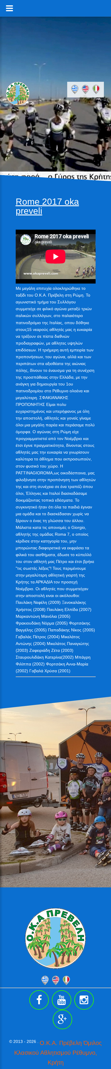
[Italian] (96, 89)
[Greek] (75, 89)
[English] (85, 89)
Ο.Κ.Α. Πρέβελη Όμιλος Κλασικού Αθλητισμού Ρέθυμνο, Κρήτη (58, 1053)
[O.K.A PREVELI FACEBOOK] (39, 1000)
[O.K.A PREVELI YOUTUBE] (61, 1000)
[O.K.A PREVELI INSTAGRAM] (84, 1000)
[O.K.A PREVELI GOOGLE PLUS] (62, 1019)
